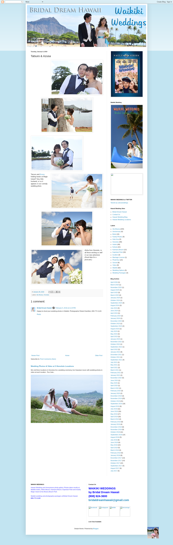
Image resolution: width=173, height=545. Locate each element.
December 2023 (116, 321)
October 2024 (115, 300)
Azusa (42, 174)
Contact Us (116, 214)
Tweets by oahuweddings (119, 203)
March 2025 (115, 295)
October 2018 (115, 432)
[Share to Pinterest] (59, 292)
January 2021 (115, 375)
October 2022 (115, 344)
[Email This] (49, 292)
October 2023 (115, 323)
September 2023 (116, 326)
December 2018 (116, 427)
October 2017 (115, 463)
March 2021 (115, 370)
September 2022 (116, 347)
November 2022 (116, 342)
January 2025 (115, 298)
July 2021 (114, 362)
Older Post (98, 355)
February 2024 (116, 316)
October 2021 (115, 357)
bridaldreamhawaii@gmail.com (109, 500)
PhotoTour (116, 260)
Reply (39, 314)
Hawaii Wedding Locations (121, 220)
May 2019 (114, 414)
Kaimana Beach (117, 250)
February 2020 (116, 391)
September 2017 (116, 466)
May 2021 (114, 365)
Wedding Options (118, 270)
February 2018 (116, 453)
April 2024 (114, 313)
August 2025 (115, 290)
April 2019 (114, 416)
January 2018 (115, 455)
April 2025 (114, 292)
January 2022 (115, 352)
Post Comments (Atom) (48, 359)
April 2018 (114, 448)
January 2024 (115, 318)
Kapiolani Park (117, 252)
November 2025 (116, 287)
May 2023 (114, 334)
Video (114, 265)
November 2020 (116, 378)
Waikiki (114, 268)
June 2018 (114, 442)
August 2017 (115, 468)
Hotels (114, 244)
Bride (114, 234)
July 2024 (114, 308)
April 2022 (114, 349)
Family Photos (117, 237)
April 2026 (114, 282)
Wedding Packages (119, 273)
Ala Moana (39, 295)
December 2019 (116, 396)
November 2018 (116, 429)
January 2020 (115, 393)
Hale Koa (115, 239)
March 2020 (115, 388)
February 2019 (116, 422)
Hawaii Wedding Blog (119, 217)
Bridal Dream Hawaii (44, 308)
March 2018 (115, 450)
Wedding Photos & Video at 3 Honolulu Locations (52, 366)
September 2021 (116, 360)
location (115, 255)
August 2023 (115, 329)
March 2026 (115, 285)
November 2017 (116, 460)
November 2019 (116, 398)
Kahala (114, 247)
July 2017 (114, 471)
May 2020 (114, 383)
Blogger (95, 529)
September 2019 (116, 404)
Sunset (114, 263)
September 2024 (116, 303)
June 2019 (114, 411)
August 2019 (115, 406)
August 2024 (115, 305)
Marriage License (118, 257)
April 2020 (114, 385)
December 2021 (116, 355)
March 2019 (115, 419)
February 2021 (116, 373)
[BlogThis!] (52, 292)
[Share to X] (54, 292)
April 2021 (114, 367)
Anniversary (116, 231)
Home (67, 355)
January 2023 (115, 339)
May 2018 (114, 445)
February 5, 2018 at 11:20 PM (65, 308)
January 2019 (115, 424)
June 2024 (114, 311)
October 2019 (115, 401)
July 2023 (114, 331)
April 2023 (114, 336)
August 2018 (115, 437)
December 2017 (116, 458)
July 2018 (114, 440)
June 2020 (114, 380)
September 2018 (116, 435)
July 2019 (114, 409)
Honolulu (46, 295)
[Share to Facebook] (57, 292)
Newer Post (35, 355)
